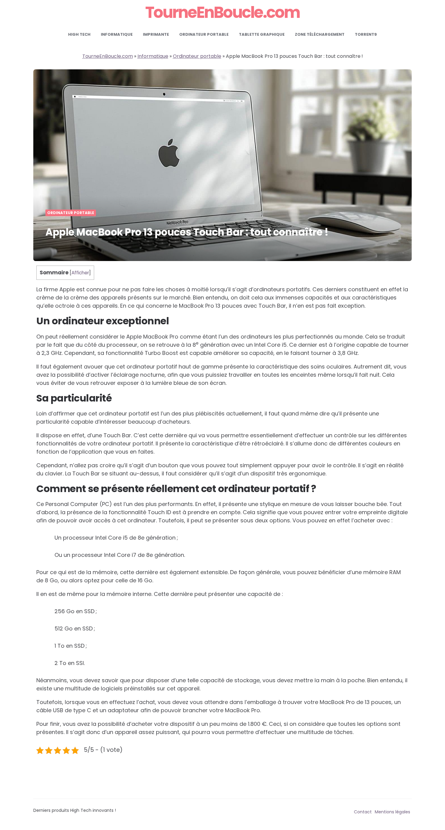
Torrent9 (366, 34)
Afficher (80, 273)
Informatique (117, 34)
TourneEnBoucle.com (222, 12)
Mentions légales (392, 812)
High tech (79, 34)
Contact (363, 812)
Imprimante (156, 34)
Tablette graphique (262, 34)
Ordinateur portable (204, 34)
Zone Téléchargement (319, 34)
